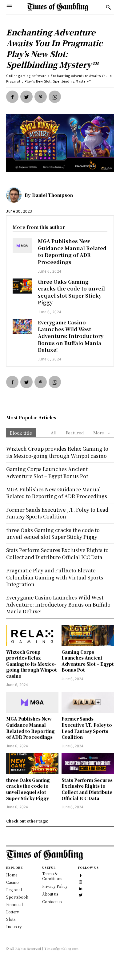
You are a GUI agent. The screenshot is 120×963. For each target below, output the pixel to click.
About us (50, 893)
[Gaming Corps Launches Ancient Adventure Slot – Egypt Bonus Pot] (88, 635)
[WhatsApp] (55, 97)
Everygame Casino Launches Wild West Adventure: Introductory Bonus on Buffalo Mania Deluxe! (70, 336)
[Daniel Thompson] (15, 195)
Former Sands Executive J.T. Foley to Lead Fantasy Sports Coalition (87, 728)
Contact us (52, 901)
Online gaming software (26, 75)
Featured (75, 433)
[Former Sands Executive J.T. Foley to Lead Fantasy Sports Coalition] (88, 702)
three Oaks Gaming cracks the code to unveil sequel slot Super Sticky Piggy (71, 292)
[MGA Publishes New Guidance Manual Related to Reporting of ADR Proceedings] (22, 245)
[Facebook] (12, 97)
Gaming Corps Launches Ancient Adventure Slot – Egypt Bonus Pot (88, 661)
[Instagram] (80, 881)
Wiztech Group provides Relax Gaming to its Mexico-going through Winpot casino (31, 664)
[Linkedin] (80, 887)
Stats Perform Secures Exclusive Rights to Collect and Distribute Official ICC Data (87, 789)
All (54, 433)
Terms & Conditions (52, 876)
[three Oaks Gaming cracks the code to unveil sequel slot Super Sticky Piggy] (22, 286)
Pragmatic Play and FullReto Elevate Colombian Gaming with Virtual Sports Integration (54, 577)
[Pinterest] (40, 97)
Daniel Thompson (52, 195)
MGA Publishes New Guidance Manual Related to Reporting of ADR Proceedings (72, 251)
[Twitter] (26, 97)
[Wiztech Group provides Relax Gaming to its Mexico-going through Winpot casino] (32, 635)
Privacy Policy (55, 886)
